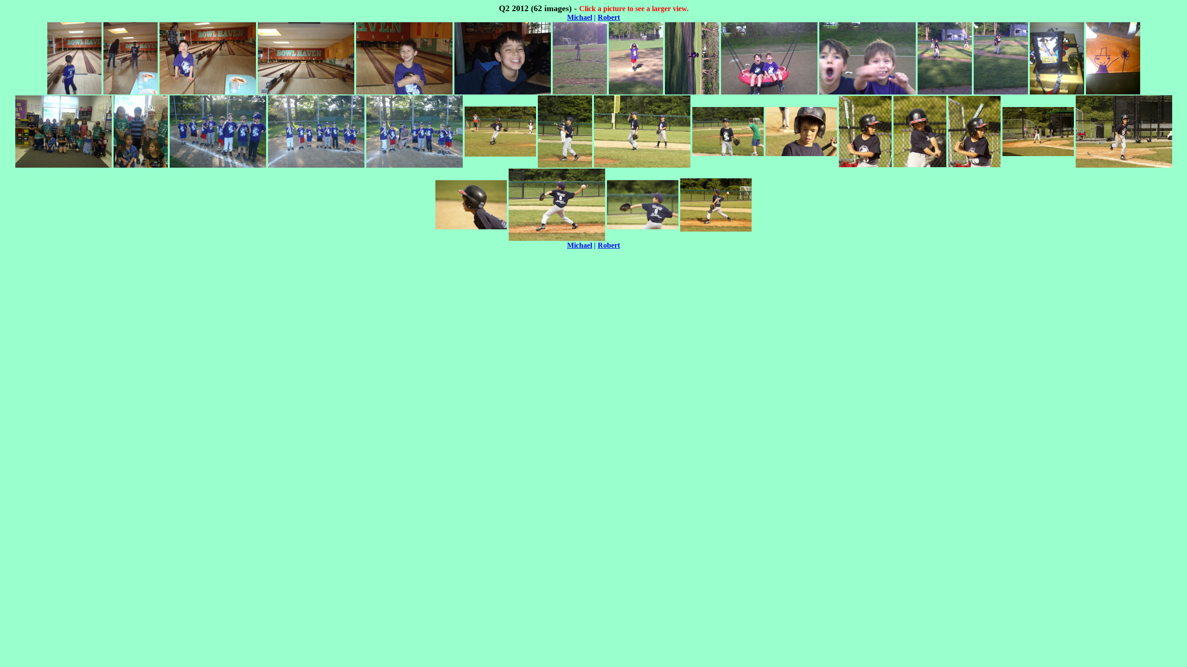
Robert (609, 17)
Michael (579, 17)
